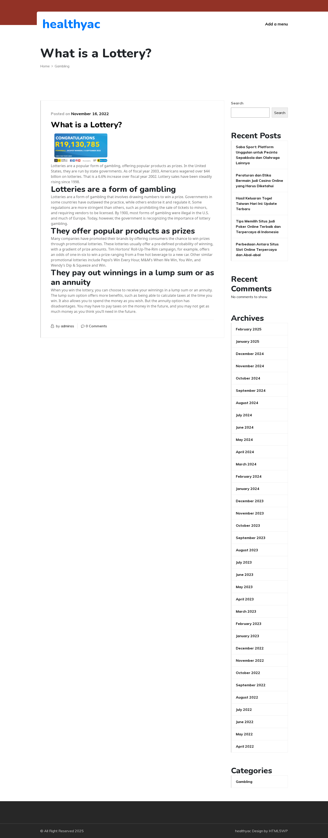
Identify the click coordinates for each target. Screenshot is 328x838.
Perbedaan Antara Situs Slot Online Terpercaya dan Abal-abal (257, 249)
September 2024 (251, 390)
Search (237, 103)
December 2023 (250, 501)
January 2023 (247, 636)
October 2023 (248, 525)
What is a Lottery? (86, 124)
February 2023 (249, 623)
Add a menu (276, 24)
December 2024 (250, 353)
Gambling (244, 781)
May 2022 (244, 734)
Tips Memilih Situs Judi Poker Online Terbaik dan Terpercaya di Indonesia (258, 226)
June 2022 (244, 722)
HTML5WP (278, 831)
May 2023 (244, 587)
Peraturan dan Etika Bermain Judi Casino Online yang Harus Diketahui (259, 180)
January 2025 (247, 341)
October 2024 (248, 378)
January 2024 (247, 488)
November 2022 (250, 660)
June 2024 (244, 427)
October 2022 (248, 672)
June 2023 (244, 574)
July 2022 (244, 709)
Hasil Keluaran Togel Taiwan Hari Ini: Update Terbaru (256, 203)
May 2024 (244, 439)
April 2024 (245, 452)
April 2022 (245, 746)
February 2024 (249, 476)
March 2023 (246, 611)
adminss (67, 326)
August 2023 (247, 550)
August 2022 (247, 697)
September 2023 (251, 537)
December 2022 (250, 648)
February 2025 (249, 329)
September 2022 (251, 685)
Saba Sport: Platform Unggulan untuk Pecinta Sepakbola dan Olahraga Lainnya (258, 155)
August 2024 (247, 402)
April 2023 (245, 599)
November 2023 (250, 513)
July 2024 (244, 415)
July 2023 (244, 562)
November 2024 (250, 366)
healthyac (66, 24)
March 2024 (246, 464)
